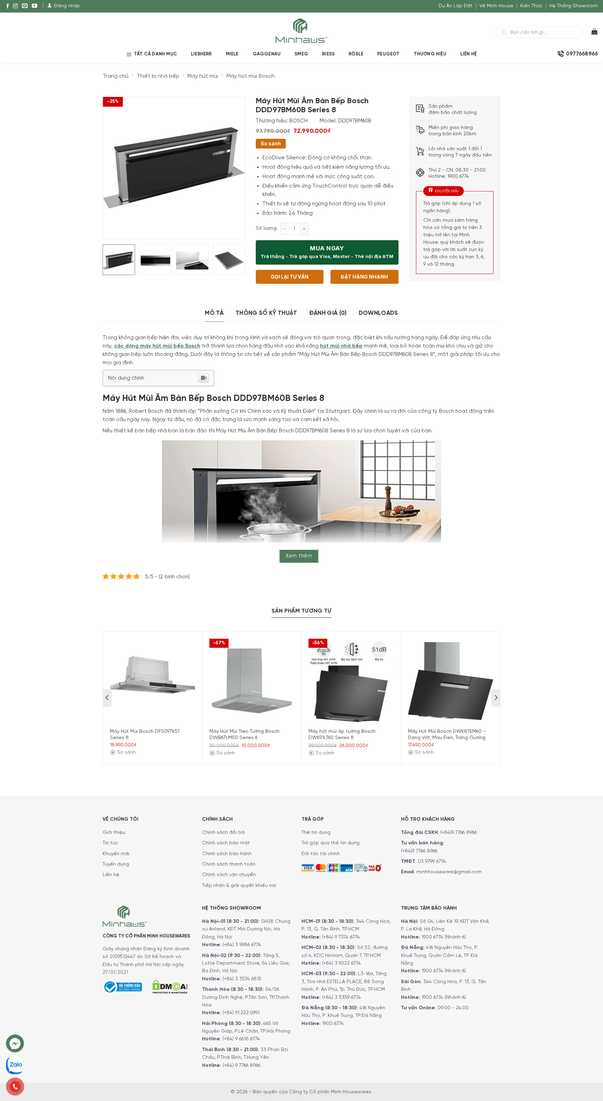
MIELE (232, 54)
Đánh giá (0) (328, 313)
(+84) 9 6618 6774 (241, 1039)
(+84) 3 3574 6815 (242, 979)
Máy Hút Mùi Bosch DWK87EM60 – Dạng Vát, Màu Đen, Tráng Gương (447, 735)
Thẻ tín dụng (316, 832)
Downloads (378, 313)
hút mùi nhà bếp (341, 346)
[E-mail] (25, 6)
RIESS (328, 54)
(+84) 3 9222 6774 (341, 963)
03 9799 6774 (432, 861)
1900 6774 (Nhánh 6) (443, 937)
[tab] (214, 313)
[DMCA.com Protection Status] (169, 986)
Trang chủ (115, 76)
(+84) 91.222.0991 (241, 1013)
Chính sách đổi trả (223, 832)
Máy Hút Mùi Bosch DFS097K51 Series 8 (144, 735)
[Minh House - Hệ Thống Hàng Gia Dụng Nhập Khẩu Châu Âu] (301, 30)
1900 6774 (333, 1023)
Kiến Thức (531, 6)
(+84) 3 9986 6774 (242, 945)
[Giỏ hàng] (590, 33)
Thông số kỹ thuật (266, 313)
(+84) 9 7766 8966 (241, 1065)
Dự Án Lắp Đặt (455, 6)
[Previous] (114, 162)
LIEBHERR (201, 54)
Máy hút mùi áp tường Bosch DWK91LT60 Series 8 (341, 735)
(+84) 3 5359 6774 (341, 997)
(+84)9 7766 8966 (458, 832)
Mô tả (214, 313)
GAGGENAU (267, 54)
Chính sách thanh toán (228, 864)
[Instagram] (15, 6)
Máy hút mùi (202, 76)
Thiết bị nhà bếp (158, 76)
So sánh (271, 143)
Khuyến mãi (116, 854)
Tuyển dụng (116, 864)
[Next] (233, 162)
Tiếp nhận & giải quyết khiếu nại (239, 885)
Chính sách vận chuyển (229, 875)
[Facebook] (7, 6)
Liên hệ (468, 54)
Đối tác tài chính (321, 854)
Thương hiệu (430, 54)
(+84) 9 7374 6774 (340, 937)
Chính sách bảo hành (227, 854)
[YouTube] (34, 6)
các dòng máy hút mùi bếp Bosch (157, 346)
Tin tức (110, 843)
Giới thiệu (114, 832)
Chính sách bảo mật (226, 843)
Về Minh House (496, 6)
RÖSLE (356, 54)
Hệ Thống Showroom (573, 6)
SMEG (301, 54)
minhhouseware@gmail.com (449, 872)
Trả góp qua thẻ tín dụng (330, 843)
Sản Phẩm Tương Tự (301, 611)
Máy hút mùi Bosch (250, 76)
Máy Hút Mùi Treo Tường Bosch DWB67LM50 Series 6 (244, 735)
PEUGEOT (388, 54)
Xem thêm (299, 556)
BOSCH (298, 121)
